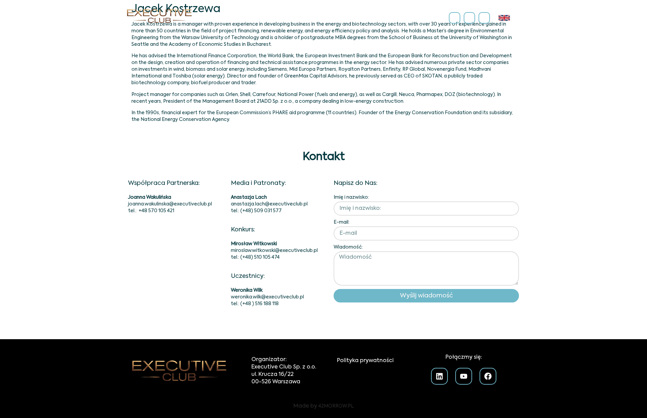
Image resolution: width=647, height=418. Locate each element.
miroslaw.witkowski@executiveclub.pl (274, 250)
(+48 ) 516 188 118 (259, 303)
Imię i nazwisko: (351, 197)
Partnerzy (322, 17)
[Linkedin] (454, 18)
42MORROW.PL (336, 406)
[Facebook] (484, 18)
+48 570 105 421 (156, 210)
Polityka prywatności (365, 360)
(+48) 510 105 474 (260, 257)
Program (285, 17)
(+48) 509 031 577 (261, 210)
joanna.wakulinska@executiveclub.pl (170, 204)
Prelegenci (361, 17)
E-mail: (341, 222)
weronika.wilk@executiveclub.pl (267, 297)
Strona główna (241, 17)
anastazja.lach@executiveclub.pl (269, 204)
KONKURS (398, 17)
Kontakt (431, 17)
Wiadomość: (348, 247)
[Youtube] (469, 18)
